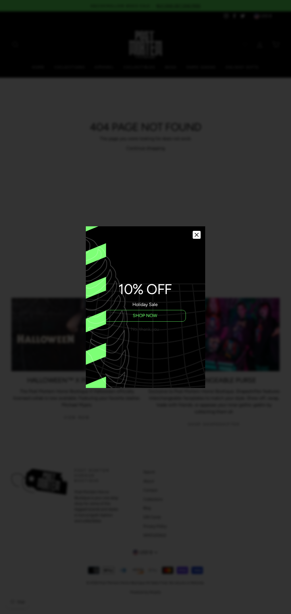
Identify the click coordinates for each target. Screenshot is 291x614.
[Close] (197, 235)
